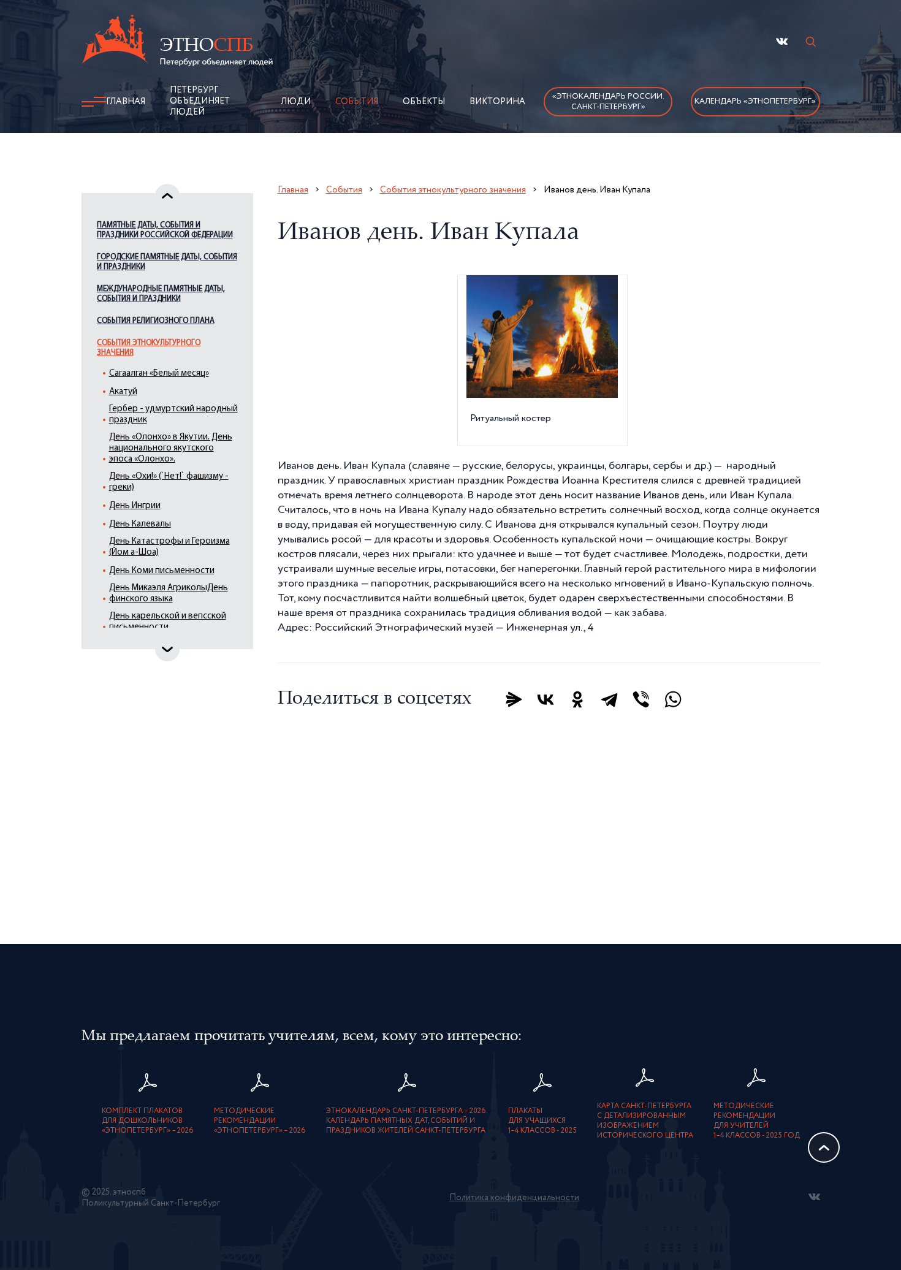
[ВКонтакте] (545, 699)
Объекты (424, 101)
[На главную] (177, 42)
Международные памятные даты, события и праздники (161, 294)
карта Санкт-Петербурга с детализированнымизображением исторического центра (645, 1121)
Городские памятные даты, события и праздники (167, 262)
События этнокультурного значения (148, 348)
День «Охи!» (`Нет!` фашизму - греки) (169, 482)
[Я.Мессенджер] (513, 699)
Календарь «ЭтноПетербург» (755, 101)
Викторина (497, 101)
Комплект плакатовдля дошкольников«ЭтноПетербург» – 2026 (148, 1121)
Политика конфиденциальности (514, 1197)
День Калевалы (140, 524)
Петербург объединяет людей (200, 101)
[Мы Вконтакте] (782, 41)
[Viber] (641, 699)
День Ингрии (135, 506)
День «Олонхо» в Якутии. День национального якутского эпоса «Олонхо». (170, 448)
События (356, 101)
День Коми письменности (162, 571)
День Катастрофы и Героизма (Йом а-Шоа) (169, 547)
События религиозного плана (156, 321)
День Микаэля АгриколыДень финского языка (168, 594)
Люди (296, 101)
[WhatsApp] (673, 699)
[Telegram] (609, 699)
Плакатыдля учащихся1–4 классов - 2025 (542, 1121)
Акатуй (123, 392)
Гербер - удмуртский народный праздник (173, 415)
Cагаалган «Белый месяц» (159, 373)
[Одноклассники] (577, 699)
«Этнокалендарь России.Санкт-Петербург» (608, 102)
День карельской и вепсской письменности (167, 622)
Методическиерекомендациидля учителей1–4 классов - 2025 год (756, 1121)
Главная (125, 101)
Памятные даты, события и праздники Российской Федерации (165, 230)
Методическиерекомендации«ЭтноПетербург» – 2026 (260, 1121)
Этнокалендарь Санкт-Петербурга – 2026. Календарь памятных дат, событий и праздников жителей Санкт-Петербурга (407, 1121)
